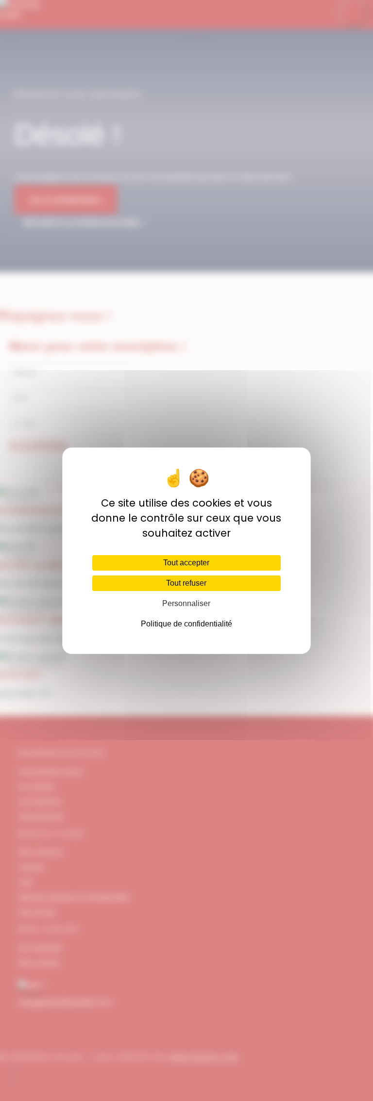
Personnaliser (186, 603)
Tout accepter (186, 563)
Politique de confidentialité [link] (186, 624)
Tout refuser (186, 583)
